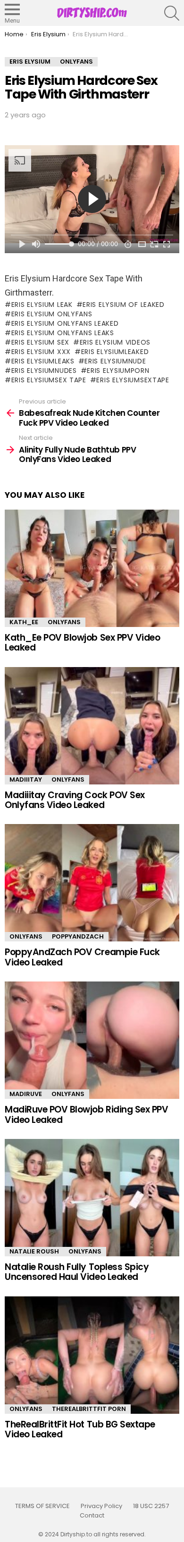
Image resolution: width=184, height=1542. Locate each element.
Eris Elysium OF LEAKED (123, 304)
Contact (92, 1515)
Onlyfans (64, 622)
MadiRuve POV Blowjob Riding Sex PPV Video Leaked (86, 1114)
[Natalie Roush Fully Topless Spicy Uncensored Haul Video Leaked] (92, 1197)
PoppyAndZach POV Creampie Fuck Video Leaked (82, 957)
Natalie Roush (34, 1251)
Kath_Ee (23, 622)
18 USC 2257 (151, 1506)
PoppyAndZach (78, 936)
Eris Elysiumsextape (132, 380)
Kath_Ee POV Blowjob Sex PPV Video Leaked (82, 642)
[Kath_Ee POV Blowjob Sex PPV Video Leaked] (92, 568)
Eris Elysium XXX (41, 351)
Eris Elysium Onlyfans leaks (62, 333)
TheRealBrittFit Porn (89, 1408)
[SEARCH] (171, 13)
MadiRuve (25, 1093)
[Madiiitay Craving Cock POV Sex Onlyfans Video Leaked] (92, 725)
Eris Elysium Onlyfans (51, 314)
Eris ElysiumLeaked (115, 351)
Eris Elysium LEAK (42, 304)
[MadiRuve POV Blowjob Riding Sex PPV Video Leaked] (92, 1040)
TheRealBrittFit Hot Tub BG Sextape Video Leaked (80, 1429)
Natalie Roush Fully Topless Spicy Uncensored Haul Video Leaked (77, 1272)
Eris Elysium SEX (40, 342)
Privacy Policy (101, 1506)
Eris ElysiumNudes (44, 370)
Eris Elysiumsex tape (48, 380)
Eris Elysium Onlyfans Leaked (64, 323)
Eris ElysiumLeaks (43, 361)
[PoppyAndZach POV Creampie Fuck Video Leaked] (92, 882)
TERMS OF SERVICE (42, 1506)
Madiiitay (25, 779)
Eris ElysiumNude (115, 361)
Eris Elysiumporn (118, 370)
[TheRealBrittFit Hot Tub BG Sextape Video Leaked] (92, 1355)
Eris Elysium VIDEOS (115, 342)
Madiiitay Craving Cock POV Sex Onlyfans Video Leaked (75, 800)
